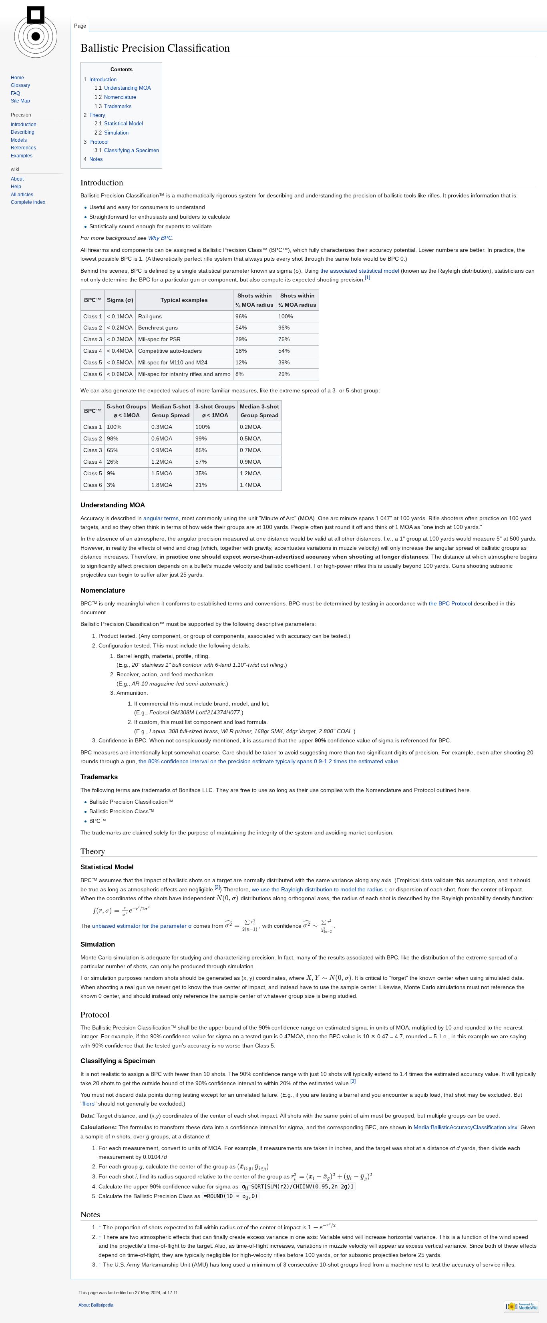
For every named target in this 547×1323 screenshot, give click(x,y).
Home (17, 77)
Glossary (20, 85)
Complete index (28, 202)
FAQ (15, 93)
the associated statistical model (359, 270)
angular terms (161, 518)
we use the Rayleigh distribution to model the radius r (319, 889)
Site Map (20, 101)
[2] (217, 887)
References (23, 148)
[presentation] (227, 898)
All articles (22, 194)
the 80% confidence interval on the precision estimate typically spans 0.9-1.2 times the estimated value (268, 761)
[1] (367, 277)
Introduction (23, 124)
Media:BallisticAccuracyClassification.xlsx (465, 1127)
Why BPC (160, 238)
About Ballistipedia (95, 1305)
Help (16, 186)
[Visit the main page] (35, 32)
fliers (88, 1103)
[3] (353, 1081)
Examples (21, 156)
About (17, 179)
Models (19, 140)
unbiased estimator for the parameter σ (142, 925)
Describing (22, 132)
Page (80, 26)
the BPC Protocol (450, 603)
